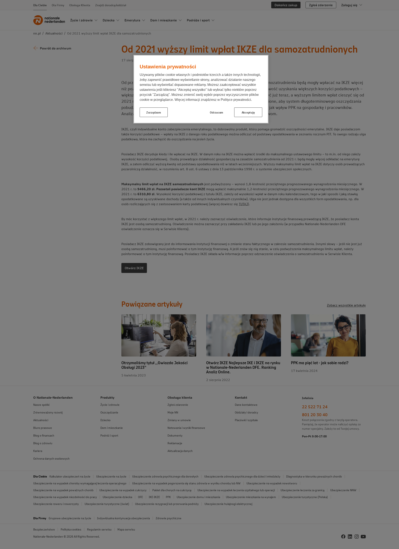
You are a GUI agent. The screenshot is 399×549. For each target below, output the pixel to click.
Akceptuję (248, 112)
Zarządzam (153, 112)
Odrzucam (216, 112)
